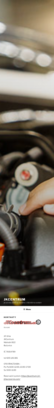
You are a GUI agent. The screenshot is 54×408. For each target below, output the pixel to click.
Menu (28, 309)
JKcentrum (14, 299)
